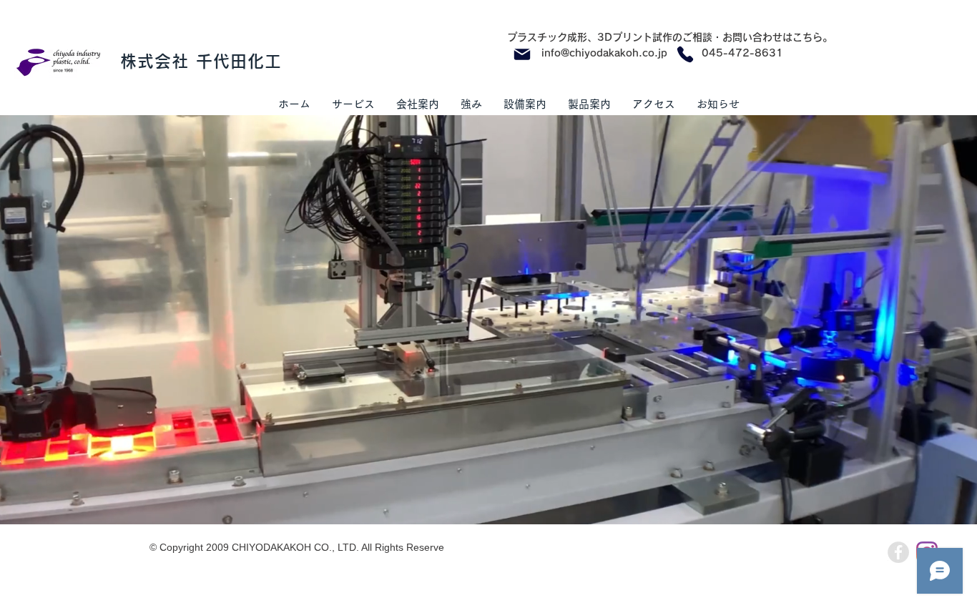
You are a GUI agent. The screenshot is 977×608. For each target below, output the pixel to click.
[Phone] (685, 54)
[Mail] (522, 54)
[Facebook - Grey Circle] (898, 552)
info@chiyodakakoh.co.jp (604, 53)
